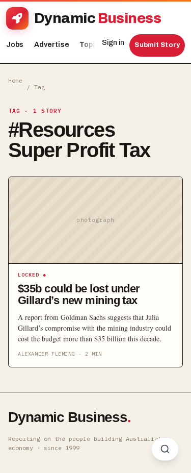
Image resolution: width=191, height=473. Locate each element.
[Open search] (165, 449)
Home (15, 80)
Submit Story (157, 44)
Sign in (113, 42)
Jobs (15, 44)
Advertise (51, 44)
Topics (93, 44)
